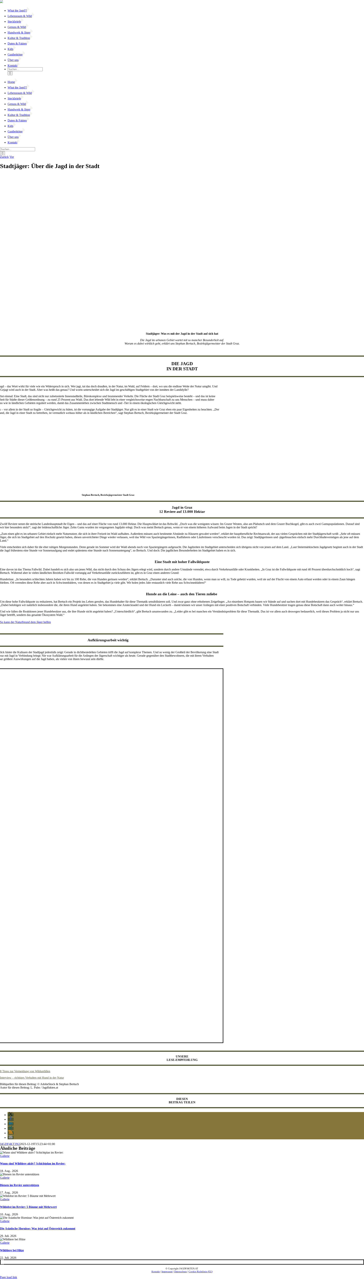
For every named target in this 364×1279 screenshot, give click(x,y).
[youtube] (2, 1261)
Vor (11, 156)
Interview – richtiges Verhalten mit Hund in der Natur (32, 1077)
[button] (11, 1114)
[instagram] (3, 1261)
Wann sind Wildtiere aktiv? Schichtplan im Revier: (32, 1163)
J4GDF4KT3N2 (10, 1144)
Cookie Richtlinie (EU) (201, 1271)
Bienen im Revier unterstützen (19, 1185)
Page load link (8, 1277)
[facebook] (1, 1261)
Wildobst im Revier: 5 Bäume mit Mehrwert (28, 1207)
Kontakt (155, 1271)
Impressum (167, 1271)
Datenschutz (180, 1271)
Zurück (4, 156)
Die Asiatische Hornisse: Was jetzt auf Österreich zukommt (37, 1228)
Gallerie (4, 1156)
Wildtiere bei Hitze (12, 1250)
